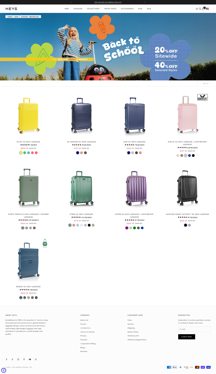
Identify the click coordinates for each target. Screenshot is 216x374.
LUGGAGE (77, 9)
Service (131, 324)
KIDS (140, 9)
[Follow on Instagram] (18, 359)
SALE (149, 9)
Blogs (82, 347)
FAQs (130, 320)
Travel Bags (110, 9)
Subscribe (186, 337)
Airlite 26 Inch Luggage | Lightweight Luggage (187, 143)
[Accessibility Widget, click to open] (3, 370)
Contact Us (85, 328)
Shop (17, 17)
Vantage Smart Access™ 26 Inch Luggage (187, 214)
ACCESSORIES (127, 9)
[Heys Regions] (208, 9)
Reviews (83, 351)
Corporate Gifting (88, 343)
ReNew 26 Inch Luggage (28, 287)
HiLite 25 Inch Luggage (28, 142)
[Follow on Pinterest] (24, 359)
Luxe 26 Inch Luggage (134, 142)
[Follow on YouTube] (30, 359)
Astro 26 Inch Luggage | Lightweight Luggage (134, 215)
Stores (83, 324)
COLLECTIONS (93, 9)
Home (10, 17)
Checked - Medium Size (30, 17)
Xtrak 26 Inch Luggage (81, 214)
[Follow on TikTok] (36, 359)
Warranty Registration (137, 339)
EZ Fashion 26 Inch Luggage (81, 142)
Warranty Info (133, 336)
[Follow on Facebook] (6, 359)
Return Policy (133, 332)
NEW (67, 9)
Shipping (131, 328)
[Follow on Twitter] (12, 359)
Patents (83, 339)
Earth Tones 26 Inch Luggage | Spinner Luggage (28, 215)
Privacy (83, 336)
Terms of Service (87, 332)
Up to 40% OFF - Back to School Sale (108, 2)
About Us (84, 320)
